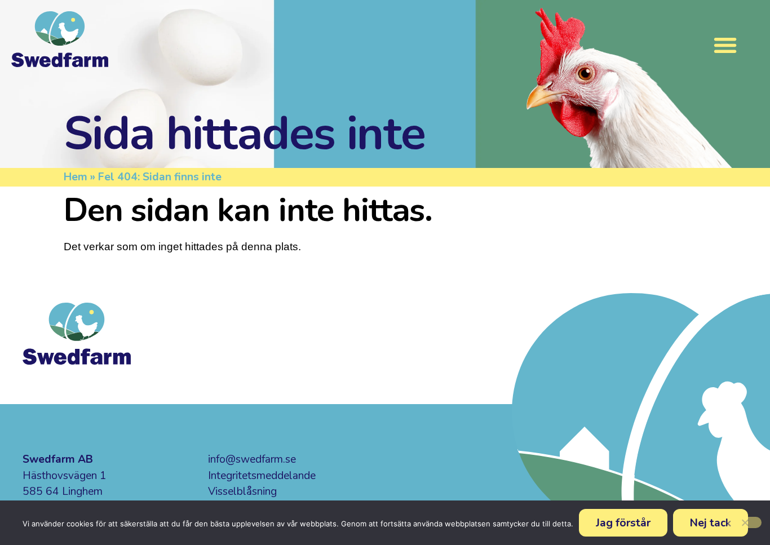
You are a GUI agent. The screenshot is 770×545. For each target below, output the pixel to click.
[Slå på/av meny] (725, 45)
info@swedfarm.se (252, 459)
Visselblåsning (242, 491)
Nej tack (710, 522)
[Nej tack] (745, 522)
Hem (75, 177)
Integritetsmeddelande (262, 475)
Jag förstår (623, 522)
